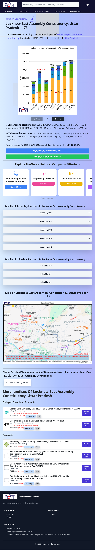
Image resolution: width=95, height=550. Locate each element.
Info (39, 416)
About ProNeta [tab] (76, 11)
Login (87, 4)
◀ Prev (37, 119)
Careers (9, 517)
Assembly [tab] (8, 11)
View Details (43, 184)
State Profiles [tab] (60, 11)
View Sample (31, 416)
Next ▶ (58, 119)
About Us (10, 514)
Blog (53, 514)
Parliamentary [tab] (23, 11)
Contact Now (16, 187)
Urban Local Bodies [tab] (41, 11)
